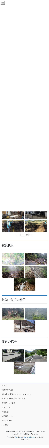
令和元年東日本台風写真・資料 (13, 399)
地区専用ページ (7, 416)
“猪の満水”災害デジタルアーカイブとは (16, 394)
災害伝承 (5, 412)
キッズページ (7, 421)
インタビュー (7, 407)
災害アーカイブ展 (8, 403)
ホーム (4, 385)
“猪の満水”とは (7, 390)
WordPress (18, 437)
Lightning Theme (29, 437)
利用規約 (5, 425)
